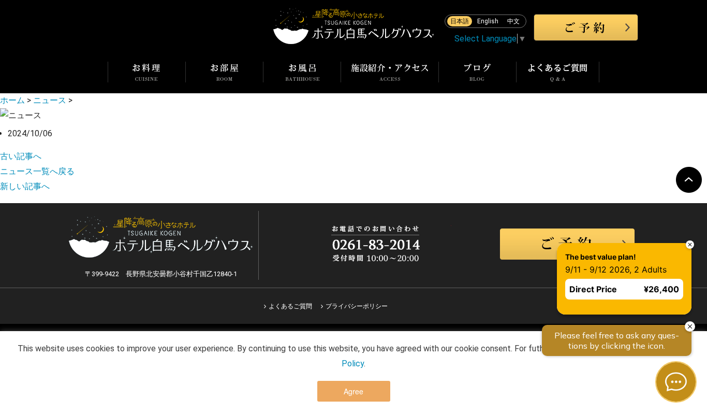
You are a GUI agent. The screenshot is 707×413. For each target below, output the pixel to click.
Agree (353, 391)
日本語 (459, 21)
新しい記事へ (25, 186)
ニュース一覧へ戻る (37, 171)
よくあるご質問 (290, 306)
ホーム (12, 100)
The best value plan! (600, 256)
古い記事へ (20, 156)
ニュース (49, 100)
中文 (513, 21)
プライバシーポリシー (357, 306)
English (487, 21)
